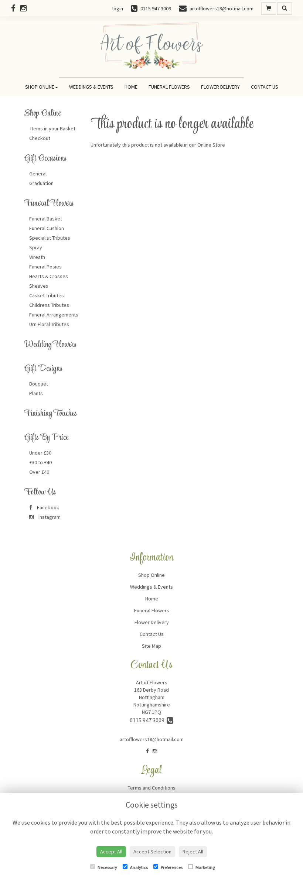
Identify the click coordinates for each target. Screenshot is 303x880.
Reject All (193, 851)
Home (131, 86)
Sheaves (38, 286)
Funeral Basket (45, 218)
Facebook (47, 507)
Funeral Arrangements (53, 314)
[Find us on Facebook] (15, 8)
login (117, 8)
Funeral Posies (45, 266)
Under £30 (40, 452)
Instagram (49, 517)
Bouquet (38, 383)
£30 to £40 (40, 462)
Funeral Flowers (169, 86)
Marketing (205, 867)
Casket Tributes (46, 295)
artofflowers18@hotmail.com (152, 739)
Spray (35, 247)
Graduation (41, 183)
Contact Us (264, 86)
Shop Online (39, 86)
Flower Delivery (220, 86)
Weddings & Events (91, 86)
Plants (36, 393)
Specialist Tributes (49, 237)
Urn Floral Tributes (49, 324)
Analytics (138, 867)
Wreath (37, 257)
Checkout (39, 138)
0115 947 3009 (148, 720)
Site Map (151, 646)
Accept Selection (152, 851)
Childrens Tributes (49, 305)
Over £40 (39, 472)
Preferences (171, 867)
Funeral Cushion (46, 228)
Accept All (111, 851)
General (38, 173)
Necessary (107, 867)
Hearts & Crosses (48, 276)
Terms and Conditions (152, 787)
